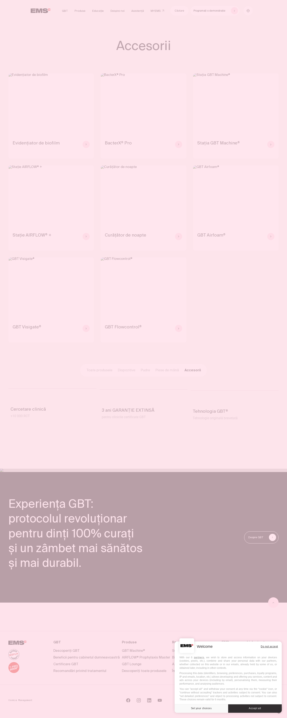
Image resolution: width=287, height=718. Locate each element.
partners (199, 657)
